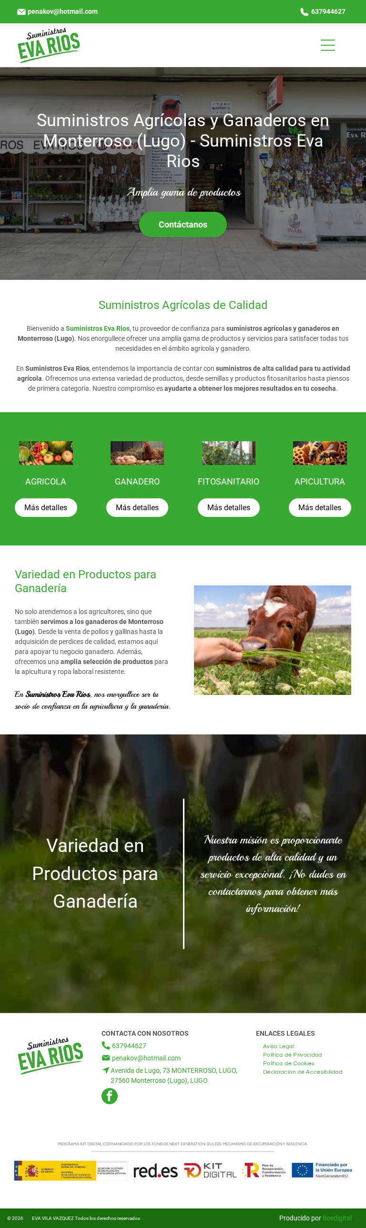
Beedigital (337, 1218)
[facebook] (110, 1097)
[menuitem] (278, 1045)
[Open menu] (328, 45)
